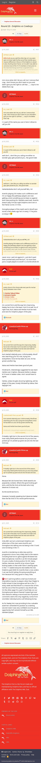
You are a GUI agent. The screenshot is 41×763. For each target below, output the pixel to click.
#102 (37, 104)
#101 (37, 49)
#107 (37, 336)
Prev (19, 34)
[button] (35, 10)
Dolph (4, 30)
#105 (37, 231)
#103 (37, 141)
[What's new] (33, 2)
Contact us (4, 755)
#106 (37, 279)
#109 (37, 460)
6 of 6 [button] (26, 34)
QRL (7, 742)
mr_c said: (6, 109)
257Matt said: (7, 55)
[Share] (33, 49)
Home (3, 757)
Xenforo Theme (17, 752)
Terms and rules (15, 755)
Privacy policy (25, 755)
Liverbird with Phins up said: (12, 415)
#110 (37, 523)
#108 (37, 410)
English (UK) (7, 752)
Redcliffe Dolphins (12, 733)
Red (5, 579)
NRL (7, 737)
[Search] (37, 2)
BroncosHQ (10, 715)
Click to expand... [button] (20, 72)
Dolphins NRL (11, 729)
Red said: (6, 342)
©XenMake (28, 752)
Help (32, 755)
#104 (37, 175)
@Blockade (6, 58)
